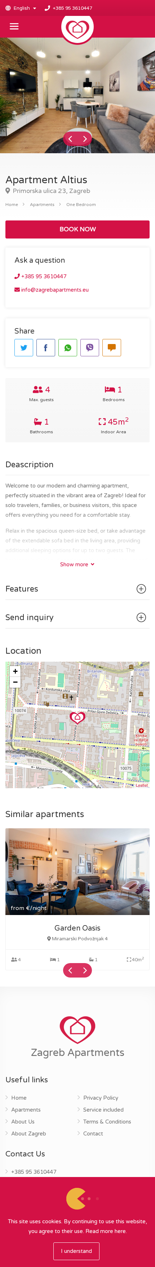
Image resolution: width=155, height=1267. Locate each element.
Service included (103, 1110)
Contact (93, 1133)
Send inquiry (29, 617)
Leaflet (142, 785)
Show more (75, 564)
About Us (23, 1121)
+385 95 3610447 (72, 8)
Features (21, 589)
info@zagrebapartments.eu (54, 290)
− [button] (15, 682)
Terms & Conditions (107, 1121)
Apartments (42, 204)
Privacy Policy (100, 1098)
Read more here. (106, 1231)
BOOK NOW (77, 229)
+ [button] (15, 671)
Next (85, 139)
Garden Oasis (77, 928)
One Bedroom (81, 204)
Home (11, 204)
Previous (70, 139)
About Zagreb (28, 1133)
